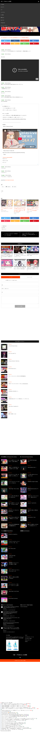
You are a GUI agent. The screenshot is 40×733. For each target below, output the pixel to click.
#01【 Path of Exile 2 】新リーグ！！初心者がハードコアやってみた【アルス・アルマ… (20, 255)
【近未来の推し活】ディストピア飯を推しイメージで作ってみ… (18, 398)
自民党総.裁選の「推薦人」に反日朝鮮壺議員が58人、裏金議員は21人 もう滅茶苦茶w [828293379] (16, 728)
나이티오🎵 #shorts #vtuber (5, 711)
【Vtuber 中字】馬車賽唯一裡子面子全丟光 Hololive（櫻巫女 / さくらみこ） (33, 268)
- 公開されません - (5, 288)
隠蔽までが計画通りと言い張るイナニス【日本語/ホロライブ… (33, 525)
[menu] (38, 1)
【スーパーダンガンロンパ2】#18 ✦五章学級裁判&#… (17, 376)
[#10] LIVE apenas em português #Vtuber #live (6, 268)
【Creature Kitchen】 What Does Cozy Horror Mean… (9, 713)
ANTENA (26, 641)
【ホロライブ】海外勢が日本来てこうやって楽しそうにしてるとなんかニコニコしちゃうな (14, 727)
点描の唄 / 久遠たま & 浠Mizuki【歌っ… (33, 511)
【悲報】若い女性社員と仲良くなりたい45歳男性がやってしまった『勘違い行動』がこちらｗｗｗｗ (16, 710)
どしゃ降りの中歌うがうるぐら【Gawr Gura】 (33, 475)
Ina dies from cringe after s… (13, 534)
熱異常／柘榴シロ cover (12, 413)
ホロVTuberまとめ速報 (28, 638)
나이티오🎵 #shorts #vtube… (13, 345)
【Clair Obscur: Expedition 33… (13, 406)
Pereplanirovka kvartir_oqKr (7, 613)
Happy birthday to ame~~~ (32, 467)
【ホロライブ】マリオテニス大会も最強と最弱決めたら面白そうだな (11, 724)
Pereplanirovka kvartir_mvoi (10, 607)
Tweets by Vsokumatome (23, 606)
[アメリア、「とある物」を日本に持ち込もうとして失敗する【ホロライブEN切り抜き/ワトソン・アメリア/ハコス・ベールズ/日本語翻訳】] (33, 203)
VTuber (4, 227)
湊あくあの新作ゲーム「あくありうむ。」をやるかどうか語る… (13, 504)
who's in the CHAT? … (12, 353)
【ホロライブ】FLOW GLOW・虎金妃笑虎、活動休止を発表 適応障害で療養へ (13, 723)
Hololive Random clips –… (12, 368)
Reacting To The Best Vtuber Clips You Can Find (10, 617)
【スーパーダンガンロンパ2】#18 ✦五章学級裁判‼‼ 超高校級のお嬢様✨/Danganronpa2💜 (14, 715)
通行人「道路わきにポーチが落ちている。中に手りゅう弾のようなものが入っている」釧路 (14, 703)
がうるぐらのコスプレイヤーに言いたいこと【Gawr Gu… (13, 482)
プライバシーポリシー (4, 25)
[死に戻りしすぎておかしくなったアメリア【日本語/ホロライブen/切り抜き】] (7, 203)
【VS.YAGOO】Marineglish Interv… (32, 461)
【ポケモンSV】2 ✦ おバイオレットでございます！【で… (14, 570)
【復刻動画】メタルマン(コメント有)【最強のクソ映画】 (13, 563)
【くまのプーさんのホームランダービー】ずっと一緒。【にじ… (13, 542)
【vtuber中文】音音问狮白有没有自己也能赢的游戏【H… (13, 525)
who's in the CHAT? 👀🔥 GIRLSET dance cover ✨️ (9, 712)
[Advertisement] (9, 316)
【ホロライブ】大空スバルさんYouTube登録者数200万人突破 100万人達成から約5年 (14, 716)
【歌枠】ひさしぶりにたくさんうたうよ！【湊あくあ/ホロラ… (33, 496)
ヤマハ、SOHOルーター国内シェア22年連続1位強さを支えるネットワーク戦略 (13, 704)
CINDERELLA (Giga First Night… (33, 481)
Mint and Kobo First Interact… (13, 598)
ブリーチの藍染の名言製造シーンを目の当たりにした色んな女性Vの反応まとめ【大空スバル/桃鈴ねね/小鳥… (7, 256)
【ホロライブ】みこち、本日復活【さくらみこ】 (8, 717)
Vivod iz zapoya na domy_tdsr (15, 628)
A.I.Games (2, 4)
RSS (20, 657)
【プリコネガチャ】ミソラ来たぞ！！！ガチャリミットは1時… (13, 585)
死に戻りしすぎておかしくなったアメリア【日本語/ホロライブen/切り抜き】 (7, 208)
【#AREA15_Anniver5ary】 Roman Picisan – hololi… (32, 255)
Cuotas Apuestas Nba (10, 623)
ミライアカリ (3, 12)
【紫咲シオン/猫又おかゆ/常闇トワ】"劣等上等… (13, 578)
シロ (1, 9)
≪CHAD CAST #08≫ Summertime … (12, 556)
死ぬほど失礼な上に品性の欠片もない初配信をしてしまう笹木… (13, 518)
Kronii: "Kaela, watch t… (12, 548)
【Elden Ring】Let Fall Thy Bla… (13, 591)
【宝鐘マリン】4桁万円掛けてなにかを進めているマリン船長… (13, 468)
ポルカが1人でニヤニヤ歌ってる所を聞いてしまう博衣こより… (13, 475)
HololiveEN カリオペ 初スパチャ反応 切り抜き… (13, 511)
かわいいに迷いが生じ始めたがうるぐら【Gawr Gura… (13, 496)
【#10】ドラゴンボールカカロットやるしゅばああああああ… (18, 383)
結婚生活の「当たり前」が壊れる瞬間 (7, 702)
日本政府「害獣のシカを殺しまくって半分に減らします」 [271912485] (12, 729)
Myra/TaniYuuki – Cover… (32, 517)
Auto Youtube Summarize (9, 180)
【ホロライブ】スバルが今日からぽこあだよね (8, 721)
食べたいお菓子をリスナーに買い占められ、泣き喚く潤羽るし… (13, 461)
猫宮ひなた (2, 17)
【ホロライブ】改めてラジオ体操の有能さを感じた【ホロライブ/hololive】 (12, 726)
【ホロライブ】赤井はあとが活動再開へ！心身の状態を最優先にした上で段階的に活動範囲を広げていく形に (17, 719)
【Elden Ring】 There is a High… (13, 488)
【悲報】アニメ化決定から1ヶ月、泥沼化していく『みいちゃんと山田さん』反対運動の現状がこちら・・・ (17, 707)
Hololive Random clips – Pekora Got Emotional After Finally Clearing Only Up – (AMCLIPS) (14, 714)
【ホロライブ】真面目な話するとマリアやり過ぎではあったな (10, 725)
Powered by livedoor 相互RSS (6, 730)
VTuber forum (3, 22)
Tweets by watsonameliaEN (7, 157)
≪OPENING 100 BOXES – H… (13, 391)
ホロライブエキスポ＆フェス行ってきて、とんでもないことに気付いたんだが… (13, 722)
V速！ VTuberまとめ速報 (6, 1)
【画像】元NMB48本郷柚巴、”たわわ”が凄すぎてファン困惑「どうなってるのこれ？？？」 (14, 705)
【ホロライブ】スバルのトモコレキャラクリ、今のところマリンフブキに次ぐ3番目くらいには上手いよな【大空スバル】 (19, 718)
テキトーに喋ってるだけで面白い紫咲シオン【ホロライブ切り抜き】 (20, 268)
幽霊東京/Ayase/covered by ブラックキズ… (33, 489)
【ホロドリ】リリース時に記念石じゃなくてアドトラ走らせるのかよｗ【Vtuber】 (13, 720)
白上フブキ (2, 20)
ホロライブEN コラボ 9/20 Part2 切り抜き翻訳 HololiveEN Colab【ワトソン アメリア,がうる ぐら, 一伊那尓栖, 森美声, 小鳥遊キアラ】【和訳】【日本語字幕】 (20, 209)
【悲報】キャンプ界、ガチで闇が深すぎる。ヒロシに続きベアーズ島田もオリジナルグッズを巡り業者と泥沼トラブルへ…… (19, 708)
